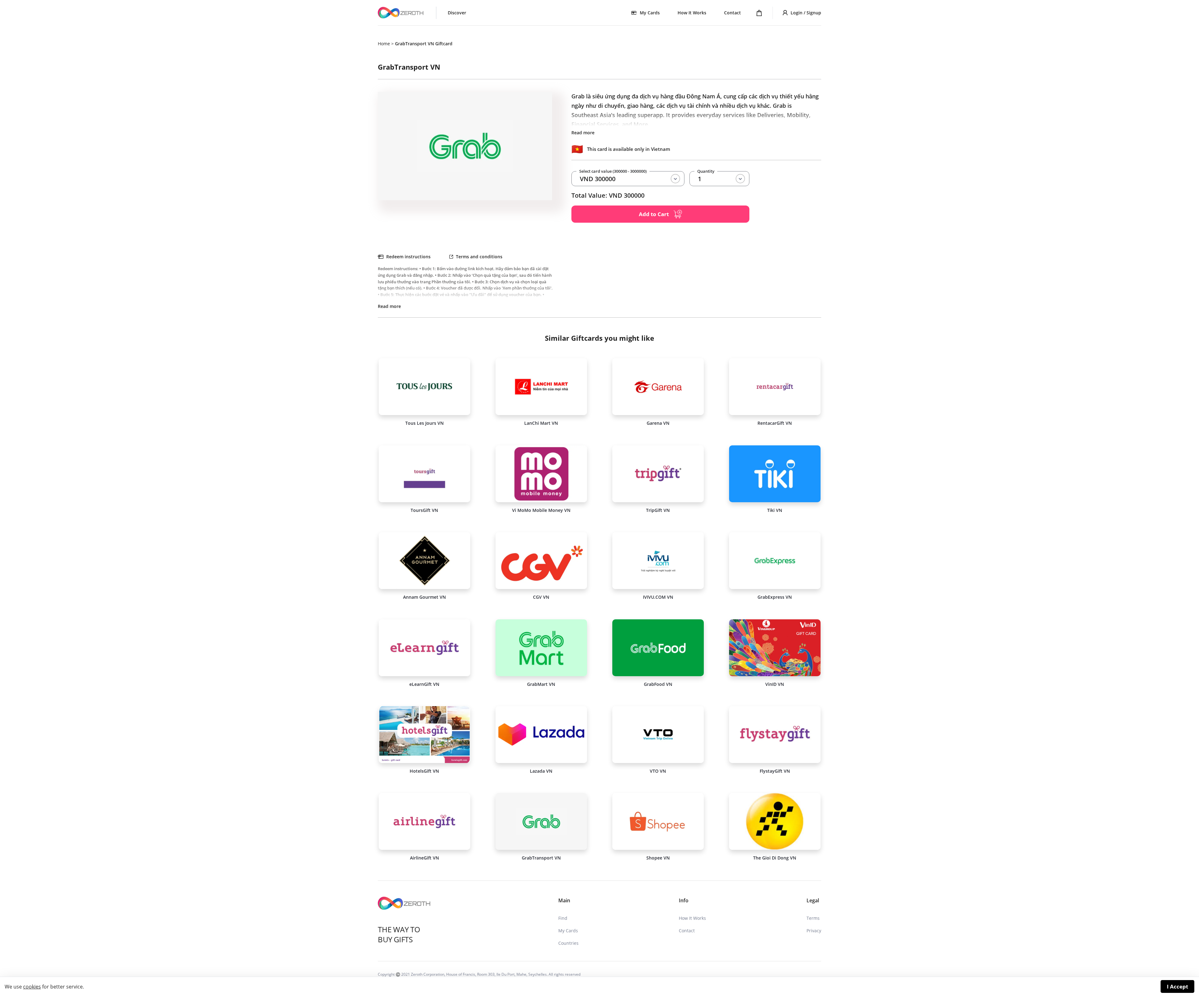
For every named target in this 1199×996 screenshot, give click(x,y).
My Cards (568, 931)
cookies (32, 986)
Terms (813, 918)
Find (562, 918)
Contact (732, 13)
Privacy (814, 931)
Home (384, 44)
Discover (457, 13)
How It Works (692, 13)
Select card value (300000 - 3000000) (613, 171)
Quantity (705, 171)
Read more (583, 133)
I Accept (1177, 986)
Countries (568, 943)
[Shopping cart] (759, 13)
